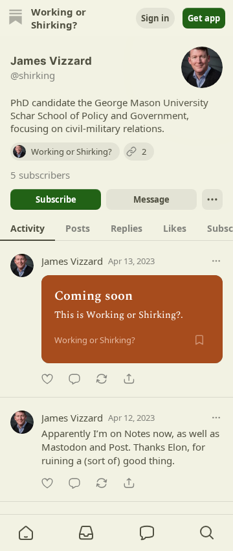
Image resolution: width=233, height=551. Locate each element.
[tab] (27, 228)
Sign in (155, 18)
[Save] (199, 340)
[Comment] (74, 378)
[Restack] (102, 378)
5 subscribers (40, 174)
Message (151, 199)
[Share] (129, 378)
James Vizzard (72, 260)
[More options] (216, 261)
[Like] (47, 378)
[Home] (15, 18)
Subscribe (56, 199)
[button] (26, 533)
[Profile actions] (212, 199)
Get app (204, 18)
